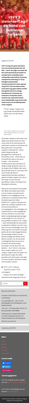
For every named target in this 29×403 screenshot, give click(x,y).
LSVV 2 (6, 267)
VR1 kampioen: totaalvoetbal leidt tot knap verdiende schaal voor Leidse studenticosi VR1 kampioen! (13, 316)
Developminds (18, 400)
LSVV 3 (11, 267)
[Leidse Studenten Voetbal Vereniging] (1, 2)
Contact (4, 350)
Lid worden (5, 353)
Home (3, 341)
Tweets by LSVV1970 (8, 328)
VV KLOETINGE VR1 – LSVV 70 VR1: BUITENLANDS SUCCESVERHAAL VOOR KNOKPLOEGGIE (13, 303)
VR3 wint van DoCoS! (8, 321)
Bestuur (4, 347)
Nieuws (16, 267)
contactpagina (12, 391)
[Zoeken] (25, 284)
